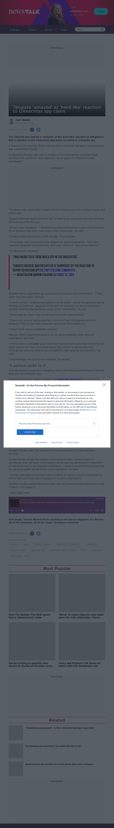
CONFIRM (30, 432)
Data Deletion (41, 442)
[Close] (105, 385)
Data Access (57, 442)
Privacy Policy (73, 442)
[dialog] (57, 414)
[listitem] (57, 423)
